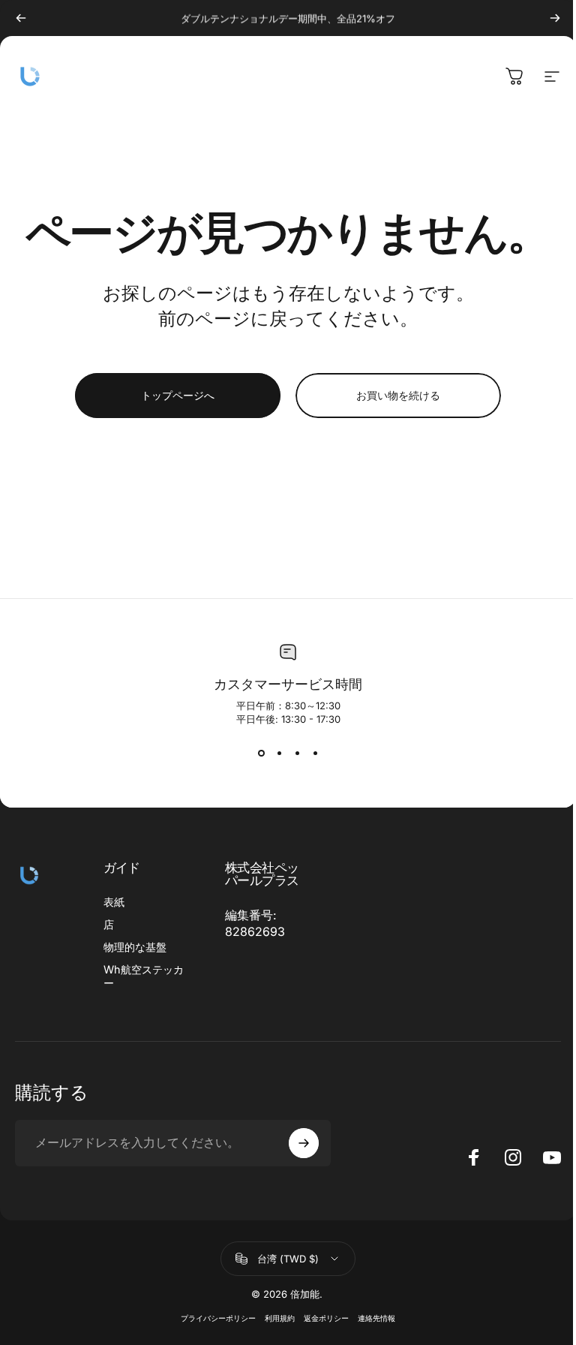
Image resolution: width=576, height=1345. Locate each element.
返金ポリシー (326, 1318)
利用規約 (280, 1318)
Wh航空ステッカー (144, 976)
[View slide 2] (279, 754)
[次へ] (555, 18)
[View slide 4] (315, 754)
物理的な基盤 (135, 946)
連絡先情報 (376, 1318)
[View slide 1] (261, 754)
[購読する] (304, 1143)
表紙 (114, 901)
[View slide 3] (297, 754)
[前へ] (21, 18)
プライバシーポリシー (218, 1318)
